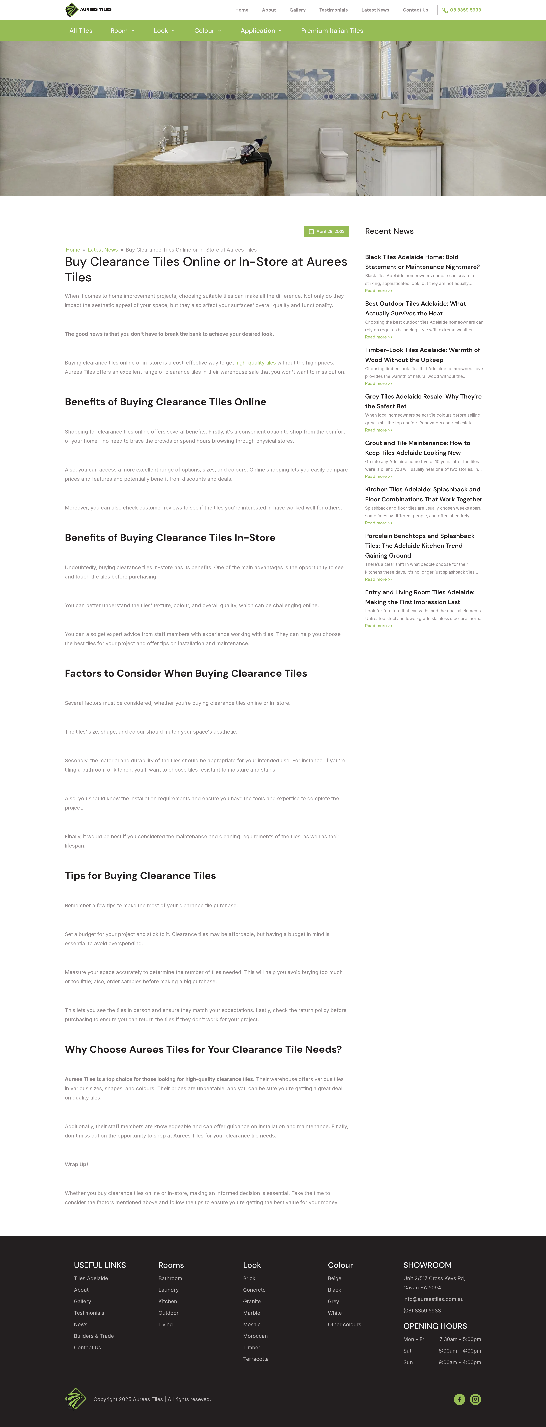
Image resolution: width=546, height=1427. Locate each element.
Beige (334, 1278)
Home (241, 10)
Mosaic (252, 1324)
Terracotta (256, 1359)
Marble (251, 1313)
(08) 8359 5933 (422, 1310)
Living (166, 1324)
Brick (249, 1278)
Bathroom (170, 1278)
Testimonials (333, 10)
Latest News (375, 10)
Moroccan (255, 1336)
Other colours (344, 1324)
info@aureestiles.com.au (433, 1299)
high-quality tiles (255, 363)
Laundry (169, 1290)
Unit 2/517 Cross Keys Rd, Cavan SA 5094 (434, 1283)
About (269, 10)
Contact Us (415, 10)
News (80, 1324)
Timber (251, 1347)
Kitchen (168, 1301)
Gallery (298, 10)
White (335, 1313)
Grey (333, 1301)
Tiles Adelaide (91, 1278)
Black (334, 1290)
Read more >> (379, 290)
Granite (252, 1301)
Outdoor (169, 1313)
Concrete (254, 1290)
